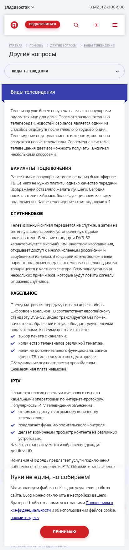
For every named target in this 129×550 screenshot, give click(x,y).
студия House (55, 546)
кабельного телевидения (34, 467)
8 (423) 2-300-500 (107, 7)
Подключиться (42, 24)
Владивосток (16, 7)
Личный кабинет (95, 25)
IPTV (65, 467)
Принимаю (64, 532)
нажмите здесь (25, 518)
